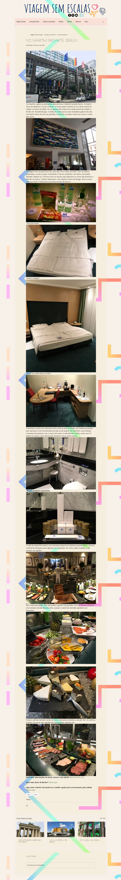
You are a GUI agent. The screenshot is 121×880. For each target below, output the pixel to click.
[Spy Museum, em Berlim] (91, 829)
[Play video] (61, 202)
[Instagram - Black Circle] (72, 15)
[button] (103, 22)
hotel (28, 794)
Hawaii (69, 21)
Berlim (28, 799)
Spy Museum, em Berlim (90, 840)
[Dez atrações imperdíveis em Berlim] (30, 829)
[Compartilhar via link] (27, 806)
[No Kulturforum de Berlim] (61, 829)
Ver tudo (102, 818)
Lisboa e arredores (49, 21)
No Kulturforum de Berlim (58, 841)
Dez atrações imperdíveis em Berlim (30, 841)
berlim (36, 794)
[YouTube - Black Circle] (76, 15)
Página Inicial (21, 21)
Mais (86, 21)
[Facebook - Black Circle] (69, 15)
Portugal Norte (34, 21)
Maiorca (78, 21)
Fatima (61, 21)
